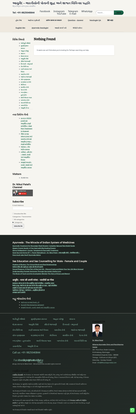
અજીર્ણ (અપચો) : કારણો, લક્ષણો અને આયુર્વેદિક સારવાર (26, 165)
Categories (18, 222)
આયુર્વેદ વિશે (24, 59)
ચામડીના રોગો (25, 74)
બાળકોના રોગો (25, 100)
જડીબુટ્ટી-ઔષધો (25, 43)
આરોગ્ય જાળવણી (26, 77)
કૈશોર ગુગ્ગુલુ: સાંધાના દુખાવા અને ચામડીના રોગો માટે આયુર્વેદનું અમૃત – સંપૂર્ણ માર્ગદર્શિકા (26, 139)
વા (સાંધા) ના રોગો (26, 82)
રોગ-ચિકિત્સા (25, 66)
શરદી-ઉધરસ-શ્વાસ (26, 98)
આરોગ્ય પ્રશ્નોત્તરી (34, 20)
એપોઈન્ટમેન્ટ (77, 28)
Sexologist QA (95, 20)
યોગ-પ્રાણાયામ (25, 79)
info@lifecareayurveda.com (106, 363)
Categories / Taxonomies (21, 217)
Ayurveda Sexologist (40, 28)
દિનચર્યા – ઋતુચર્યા (27, 64)
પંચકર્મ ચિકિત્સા (25, 103)
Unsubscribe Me (20, 214)
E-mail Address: (18, 205)
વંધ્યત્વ (23, 53)
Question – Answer (75, 20)
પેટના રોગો (24, 90)
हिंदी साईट (110, 20)
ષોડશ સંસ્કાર (24, 56)
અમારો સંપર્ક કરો (60, 28)
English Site (20, 28)
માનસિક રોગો (25, 87)
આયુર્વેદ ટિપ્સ (25, 108)
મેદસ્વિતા (23, 85)
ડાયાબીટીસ (24, 105)
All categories (19, 219)
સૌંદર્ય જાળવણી (25, 61)
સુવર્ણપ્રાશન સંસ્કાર (24, 47)
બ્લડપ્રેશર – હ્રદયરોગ (24, 93)
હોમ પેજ (19, 20)
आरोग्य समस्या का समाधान (54, 20)
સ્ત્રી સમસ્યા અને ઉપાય (26, 70)
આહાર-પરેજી (25, 51)
